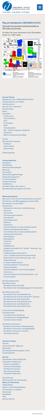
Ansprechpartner (9, 160)
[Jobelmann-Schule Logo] (16, 13)
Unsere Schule (8, 97)
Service (5, 357)
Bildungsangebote (10, 196)
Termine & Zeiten (9, 341)
